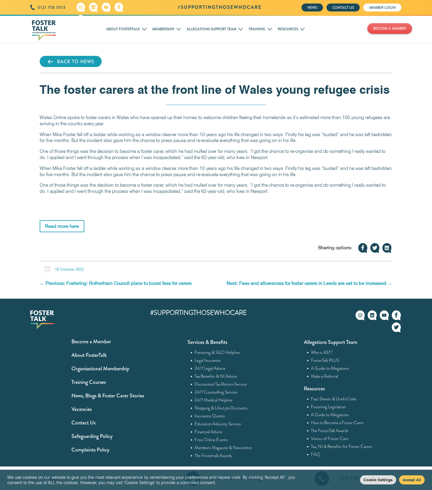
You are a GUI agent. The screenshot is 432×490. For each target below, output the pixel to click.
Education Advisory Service (218, 424)
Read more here (62, 226)
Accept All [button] (412, 479)
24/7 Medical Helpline (213, 400)
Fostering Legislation (328, 407)
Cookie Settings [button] (378, 479)
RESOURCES (288, 29)
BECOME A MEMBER (389, 28)
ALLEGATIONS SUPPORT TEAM (211, 29)
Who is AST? (322, 352)
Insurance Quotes (210, 416)
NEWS (312, 7)
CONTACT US (343, 7)
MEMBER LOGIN (382, 7)
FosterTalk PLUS (325, 360)
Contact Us (83, 423)
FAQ (315, 454)
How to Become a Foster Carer (337, 422)
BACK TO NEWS (75, 61)
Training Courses (88, 382)
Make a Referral (324, 376)
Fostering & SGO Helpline (217, 352)
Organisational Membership (100, 368)
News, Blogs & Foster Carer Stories (107, 395)
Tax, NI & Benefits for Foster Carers (341, 446)
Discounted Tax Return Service (221, 384)
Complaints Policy (90, 450)
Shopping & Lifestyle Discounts (221, 408)
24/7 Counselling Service (216, 392)
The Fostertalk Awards (213, 455)
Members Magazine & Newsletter (223, 447)
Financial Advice (208, 432)
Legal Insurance (208, 360)
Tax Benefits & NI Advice (216, 376)
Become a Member (91, 341)
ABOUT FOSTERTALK (123, 29)
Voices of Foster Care (329, 438)
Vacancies (81, 409)
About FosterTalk (89, 355)
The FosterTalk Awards (330, 430)
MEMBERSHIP (163, 29)
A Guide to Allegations (330, 368)
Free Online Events (211, 440)
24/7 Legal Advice (210, 368)
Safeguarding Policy (92, 436)
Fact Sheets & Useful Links (334, 399)
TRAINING (257, 29)
